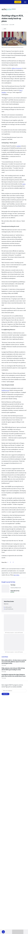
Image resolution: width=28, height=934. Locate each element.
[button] (3, 931)
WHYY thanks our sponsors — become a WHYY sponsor (14, 632)
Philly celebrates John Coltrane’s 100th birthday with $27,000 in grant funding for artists (13, 668)
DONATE (18, 2)
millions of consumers (17, 68)
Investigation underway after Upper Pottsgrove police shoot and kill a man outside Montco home (14, 675)
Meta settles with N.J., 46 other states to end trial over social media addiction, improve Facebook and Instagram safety (14, 661)
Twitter (10, 562)
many (23, 184)
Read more (6, 603)
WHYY (5, 2)
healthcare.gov (5, 390)
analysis (19, 146)
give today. (16, 575)
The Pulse (13, 585)
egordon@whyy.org (9, 609)
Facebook (7, 562)
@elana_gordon (8, 607)
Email (13, 562)
